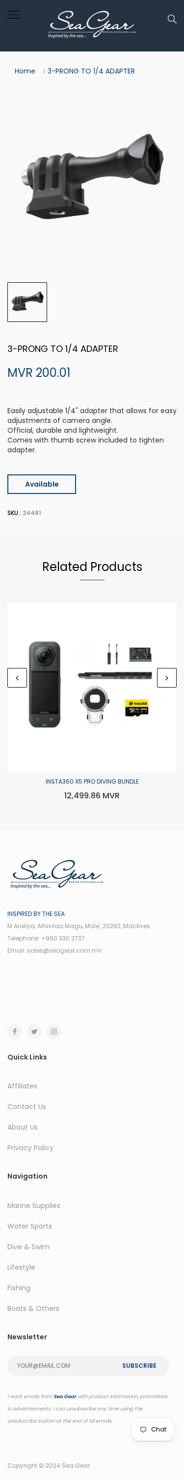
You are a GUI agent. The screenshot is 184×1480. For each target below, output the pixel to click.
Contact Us (26, 1106)
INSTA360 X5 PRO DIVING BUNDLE (92, 781)
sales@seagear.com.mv (64, 950)
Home (25, 71)
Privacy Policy (30, 1148)
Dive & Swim (28, 1247)
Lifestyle (21, 1267)
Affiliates (22, 1086)
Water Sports (29, 1226)
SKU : (14, 513)
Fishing (18, 1288)
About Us (22, 1127)
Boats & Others (33, 1308)
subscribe (139, 1365)
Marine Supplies (33, 1205)
